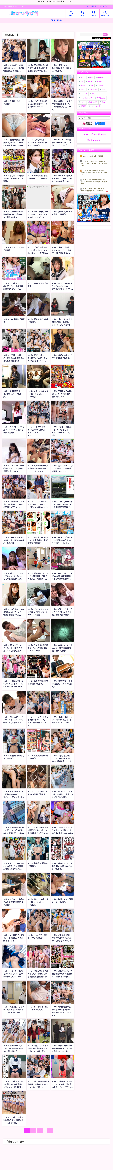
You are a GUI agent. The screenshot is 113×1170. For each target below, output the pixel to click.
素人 (103, 102)
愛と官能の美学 (93, 140)
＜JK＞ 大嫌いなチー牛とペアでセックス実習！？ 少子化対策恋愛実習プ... (62, 504)
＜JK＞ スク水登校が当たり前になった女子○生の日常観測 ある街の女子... (13, 68)
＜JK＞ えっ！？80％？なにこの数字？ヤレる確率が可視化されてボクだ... (62, 468)
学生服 (90, 81)
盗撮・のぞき (93, 102)
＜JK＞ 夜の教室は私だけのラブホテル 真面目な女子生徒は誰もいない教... (38, 68)
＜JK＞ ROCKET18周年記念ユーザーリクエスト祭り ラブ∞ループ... (61, 142)
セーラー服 (84, 93)
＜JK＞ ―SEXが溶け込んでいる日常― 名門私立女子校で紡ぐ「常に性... (62, 540)
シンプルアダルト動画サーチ (93, 134)
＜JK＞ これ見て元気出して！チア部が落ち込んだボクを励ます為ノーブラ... (62, 938)
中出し (83, 89)
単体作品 (99, 81)
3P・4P (100, 77)
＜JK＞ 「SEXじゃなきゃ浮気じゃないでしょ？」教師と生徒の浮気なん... (13, 612)
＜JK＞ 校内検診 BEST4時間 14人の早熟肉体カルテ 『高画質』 (62, 866)
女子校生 (83, 85)
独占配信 (83, 106)
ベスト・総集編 (95, 106)
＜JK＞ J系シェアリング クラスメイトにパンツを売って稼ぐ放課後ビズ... (13, 576)
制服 (92, 85)
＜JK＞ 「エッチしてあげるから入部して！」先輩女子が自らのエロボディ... (13, 973)
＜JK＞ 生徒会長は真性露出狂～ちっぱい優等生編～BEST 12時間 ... (38, 648)
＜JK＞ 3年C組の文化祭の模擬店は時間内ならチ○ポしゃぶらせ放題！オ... (38, 1084)
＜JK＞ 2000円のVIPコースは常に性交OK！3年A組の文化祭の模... (13, 540)
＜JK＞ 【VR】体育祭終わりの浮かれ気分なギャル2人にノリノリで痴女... (38, 250)
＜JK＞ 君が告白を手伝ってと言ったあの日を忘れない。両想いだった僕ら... (13, 830)
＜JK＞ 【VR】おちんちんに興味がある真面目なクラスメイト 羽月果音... (13, 1084)
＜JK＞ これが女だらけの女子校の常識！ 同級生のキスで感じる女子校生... (62, 973)
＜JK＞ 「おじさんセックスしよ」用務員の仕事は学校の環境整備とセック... (62, 758)
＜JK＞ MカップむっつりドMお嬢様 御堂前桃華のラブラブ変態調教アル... (62, 576)
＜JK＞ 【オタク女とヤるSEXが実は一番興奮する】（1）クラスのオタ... (62, 322)
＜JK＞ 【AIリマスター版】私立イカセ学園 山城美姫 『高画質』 (38, 142)
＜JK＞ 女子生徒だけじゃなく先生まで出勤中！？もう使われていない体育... (62, 830)
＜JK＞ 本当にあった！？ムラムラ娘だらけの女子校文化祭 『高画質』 (62, 648)
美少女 (83, 77)
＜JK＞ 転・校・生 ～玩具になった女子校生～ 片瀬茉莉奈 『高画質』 (38, 540)
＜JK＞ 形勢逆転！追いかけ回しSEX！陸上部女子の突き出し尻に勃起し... (38, 576)
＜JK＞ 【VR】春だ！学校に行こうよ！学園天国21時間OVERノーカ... (13, 286)
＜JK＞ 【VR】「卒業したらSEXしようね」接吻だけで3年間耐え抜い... (62, 250)
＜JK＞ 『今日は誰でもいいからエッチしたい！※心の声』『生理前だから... (13, 683)
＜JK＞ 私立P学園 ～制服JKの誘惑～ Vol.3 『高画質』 (62, 683)
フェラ (83, 102)
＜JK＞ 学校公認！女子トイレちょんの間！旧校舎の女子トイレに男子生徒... (62, 1084)
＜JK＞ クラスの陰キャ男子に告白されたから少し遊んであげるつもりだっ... (62, 286)
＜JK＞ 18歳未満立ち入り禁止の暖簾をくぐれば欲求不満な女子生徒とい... (13, 504)
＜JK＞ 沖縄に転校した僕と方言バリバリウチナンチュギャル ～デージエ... (38, 214)
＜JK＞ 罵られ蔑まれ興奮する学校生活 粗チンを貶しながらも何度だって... (62, 178)
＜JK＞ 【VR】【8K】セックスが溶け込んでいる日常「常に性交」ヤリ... (62, 719)
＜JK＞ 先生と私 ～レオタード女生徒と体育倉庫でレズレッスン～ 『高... (13, 1009)
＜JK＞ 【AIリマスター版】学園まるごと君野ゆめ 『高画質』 (61, 68)
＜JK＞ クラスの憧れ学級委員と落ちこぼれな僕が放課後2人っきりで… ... (13, 468)
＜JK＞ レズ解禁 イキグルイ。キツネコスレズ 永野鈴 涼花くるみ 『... (13, 938)
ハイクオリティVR (86, 98)
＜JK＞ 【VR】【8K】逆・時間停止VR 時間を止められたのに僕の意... (13, 358)
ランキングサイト (104, 6)
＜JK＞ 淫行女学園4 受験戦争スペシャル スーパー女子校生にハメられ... (62, 1048)
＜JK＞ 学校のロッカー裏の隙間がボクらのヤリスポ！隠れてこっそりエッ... (38, 830)
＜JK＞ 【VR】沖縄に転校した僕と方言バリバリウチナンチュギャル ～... (37, 104)
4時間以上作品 (101, 98)
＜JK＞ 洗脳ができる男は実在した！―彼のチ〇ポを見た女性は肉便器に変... (38, 973)
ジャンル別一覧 (91, 6)
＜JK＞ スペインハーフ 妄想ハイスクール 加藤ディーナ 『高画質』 (13, 429)
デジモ (104, 89)
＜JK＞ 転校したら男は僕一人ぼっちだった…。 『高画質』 (38, 902)
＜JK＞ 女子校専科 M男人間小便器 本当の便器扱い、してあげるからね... (38, 468)
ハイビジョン (93, 89)
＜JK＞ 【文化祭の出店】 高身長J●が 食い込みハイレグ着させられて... (13, 214)
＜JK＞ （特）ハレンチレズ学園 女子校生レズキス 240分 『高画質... (38, 612)
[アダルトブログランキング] (88, 123)
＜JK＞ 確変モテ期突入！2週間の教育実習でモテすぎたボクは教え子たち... (13, 1048)
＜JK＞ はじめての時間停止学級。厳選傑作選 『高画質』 (13, 178)
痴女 (82, 81)
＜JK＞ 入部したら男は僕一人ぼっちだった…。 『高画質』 (38, 393)
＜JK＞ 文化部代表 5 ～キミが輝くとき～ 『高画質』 (13, 393)
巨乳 (93, 93)
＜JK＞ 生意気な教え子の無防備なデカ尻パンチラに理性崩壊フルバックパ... (13, 142)
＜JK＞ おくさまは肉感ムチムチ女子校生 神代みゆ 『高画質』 (13, 902)
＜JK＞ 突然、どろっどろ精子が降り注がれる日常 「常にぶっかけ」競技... (38, 1048)
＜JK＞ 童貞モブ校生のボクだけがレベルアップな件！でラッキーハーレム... (38, 358)
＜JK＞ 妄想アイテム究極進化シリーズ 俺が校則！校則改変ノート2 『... (62, 393)
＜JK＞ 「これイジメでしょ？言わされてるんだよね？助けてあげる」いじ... (38, 504)
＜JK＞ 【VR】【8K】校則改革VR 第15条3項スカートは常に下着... (13, 1120)
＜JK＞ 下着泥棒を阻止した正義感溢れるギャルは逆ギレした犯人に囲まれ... (13, 794)
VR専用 (100, 85)
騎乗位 (91, 77)
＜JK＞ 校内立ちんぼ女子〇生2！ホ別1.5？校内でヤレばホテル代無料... (62, 794)
